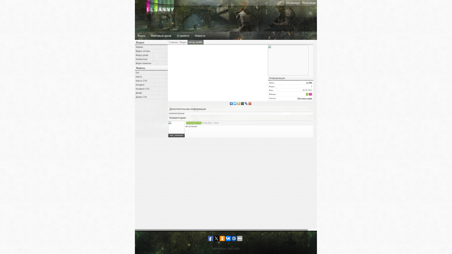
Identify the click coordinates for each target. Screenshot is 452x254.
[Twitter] (235, 103)
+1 (310, 94)
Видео (141, 35)
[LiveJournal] (246, 103)
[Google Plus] (250, 103)
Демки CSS (141, 97)
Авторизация (293, 3)
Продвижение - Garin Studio (226, 248)
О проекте (183, 35)
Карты (139, 76)
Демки (139, 93)
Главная (173, 42)
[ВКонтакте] (231, 103)
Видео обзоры (143, 51)
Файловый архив (161, 35)
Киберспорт (142, 59)
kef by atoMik (196, 42)
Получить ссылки (305, 98)
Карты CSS (141, 81)
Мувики (139, 47)
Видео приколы (143, 63)
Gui (137, 72)
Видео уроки (142, 55)
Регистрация (309, 3)
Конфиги (140, 85)
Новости (200, 35)
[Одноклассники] (239, 103)
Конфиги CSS (142, 89)
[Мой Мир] (242, 103)
